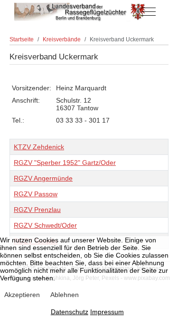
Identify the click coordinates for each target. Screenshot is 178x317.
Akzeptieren (22, 294)
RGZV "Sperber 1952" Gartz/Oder (65, 162)
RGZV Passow (35, 194)
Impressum (107, 312)
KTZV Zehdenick (39, 147)
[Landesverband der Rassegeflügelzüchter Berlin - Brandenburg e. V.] (80, 11)
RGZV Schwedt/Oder (45, 225)
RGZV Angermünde (43, 178)
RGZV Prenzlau (37, 209)
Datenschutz (69, 312)
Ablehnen (64, 294)
